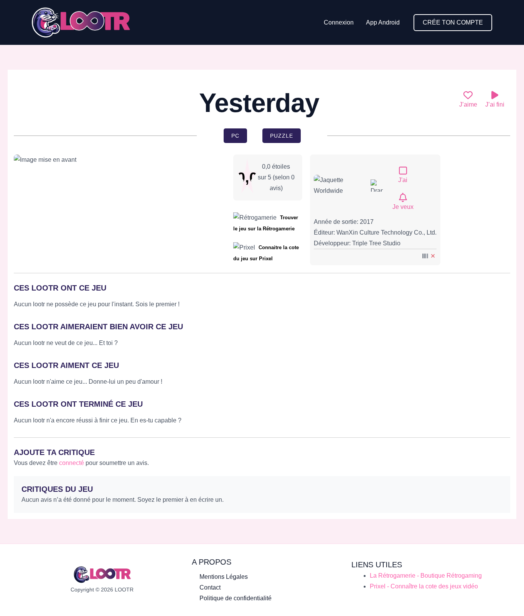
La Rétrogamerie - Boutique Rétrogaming (426, 575)
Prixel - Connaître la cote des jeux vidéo (424, 586)
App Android (383, 22)
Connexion (339, 22)
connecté (71, 463)
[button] (453, 22)
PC (235, 136)
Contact (210, 587)
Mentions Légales (223, 576)
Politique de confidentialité (235, 598)
